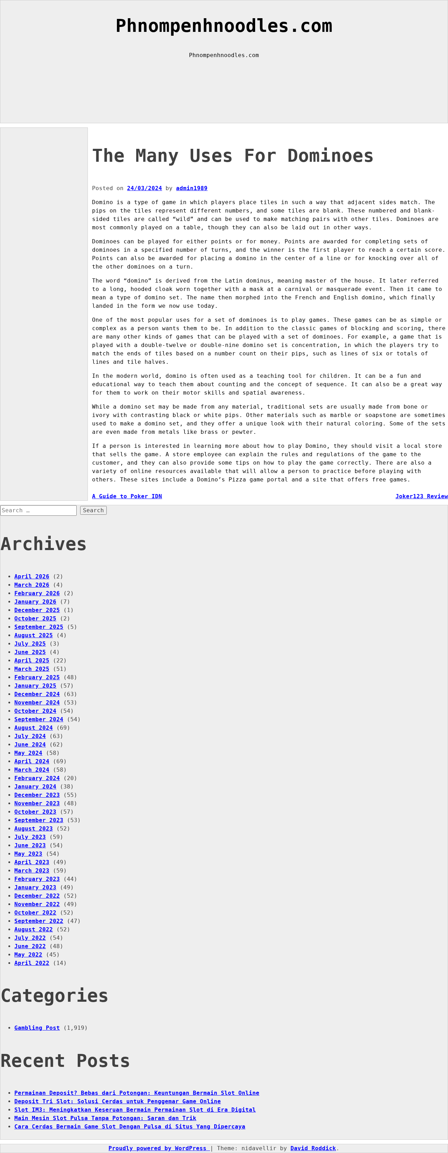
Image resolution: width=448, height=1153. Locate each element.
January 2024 (35, 786)
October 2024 (35, 711)
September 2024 (38, 719)
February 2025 (37, 677)
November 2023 (37, 803)
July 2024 (30, 736)
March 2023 (31, 870)
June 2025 (30, 652)
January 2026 (35, 601)
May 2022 (28, 954)
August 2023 (33, 828)
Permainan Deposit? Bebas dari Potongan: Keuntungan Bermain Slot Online (136, 1093)
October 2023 (35, 811)
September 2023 (38, 820)
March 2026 (31, 585)
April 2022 (31, 963)
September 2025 (38, 627)
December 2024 (37, 694)
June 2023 (30, 845)
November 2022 (37, 904)
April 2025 (31, 660)
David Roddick (313, 1148)
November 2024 (37, 702)
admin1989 (192, 188)
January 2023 (35, 887)
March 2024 (31, 769)
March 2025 (31, 669)
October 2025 (35, 618)
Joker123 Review (422, 496)
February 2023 (37, 879)
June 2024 (30, 744)
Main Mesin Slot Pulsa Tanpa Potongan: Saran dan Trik (105, 1118)
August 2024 (33, 727)
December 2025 (37, 610)
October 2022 (35, 912)
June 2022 (30, 946)
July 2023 (30, 837)
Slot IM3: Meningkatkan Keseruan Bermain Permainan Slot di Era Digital (135, 1109)
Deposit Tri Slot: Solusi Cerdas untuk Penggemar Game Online (117, 1101)
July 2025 (30, 643)
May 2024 (28, 753)
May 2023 (28, 853)
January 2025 (35, 685)
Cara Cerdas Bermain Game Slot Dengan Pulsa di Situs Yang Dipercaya (129, 1126)
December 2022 (37, 895)
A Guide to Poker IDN (127, 496)
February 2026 (37, 593)
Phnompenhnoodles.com (223, 25)
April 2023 (31, 862)
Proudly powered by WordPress (159, 1148)
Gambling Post (37, 1027)
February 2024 (37, 778)
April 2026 (31, 576)
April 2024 (31, 761)
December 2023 (37, 795)
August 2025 (33, 635)
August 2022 (33, 929)
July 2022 (30, 938)
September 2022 (38, 921)
